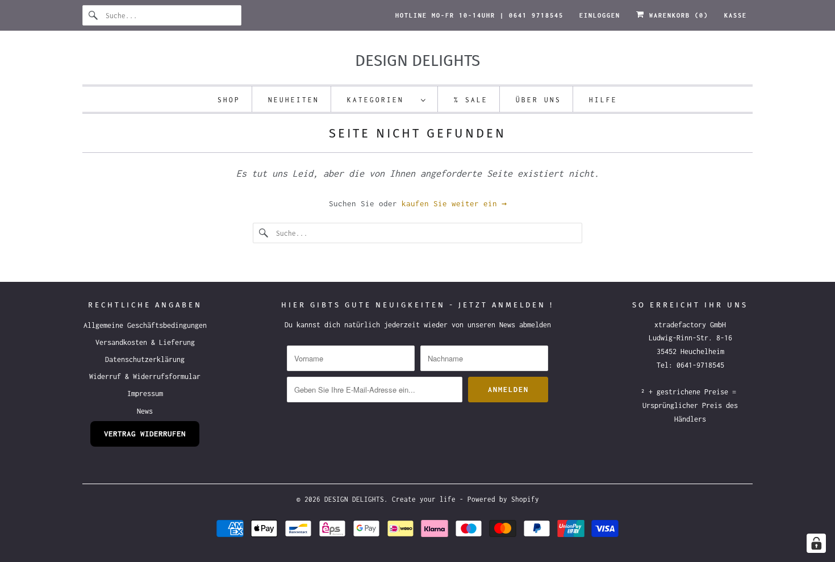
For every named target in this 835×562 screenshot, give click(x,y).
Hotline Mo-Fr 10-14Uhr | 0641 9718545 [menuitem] (479, 15)
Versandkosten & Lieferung (145, 342)
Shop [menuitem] (229, 99)
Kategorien (381, 99)
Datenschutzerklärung (145, 359)
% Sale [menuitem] (471, 99)
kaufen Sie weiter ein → (454, 203)
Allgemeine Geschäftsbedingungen (145, 325)
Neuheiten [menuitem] (293, 99)
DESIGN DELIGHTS (354, 499)
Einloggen (599, 15)
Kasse (735, 15)
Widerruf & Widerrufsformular (145, 376)
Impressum (145, 393)
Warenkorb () (676, 15)
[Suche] (93, 15)
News (145, 411)
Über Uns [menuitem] (538, 99)
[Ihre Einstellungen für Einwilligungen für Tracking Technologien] (816, 543)
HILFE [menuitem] (603, 99)
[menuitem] (387, 99)
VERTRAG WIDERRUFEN (145, 433)
